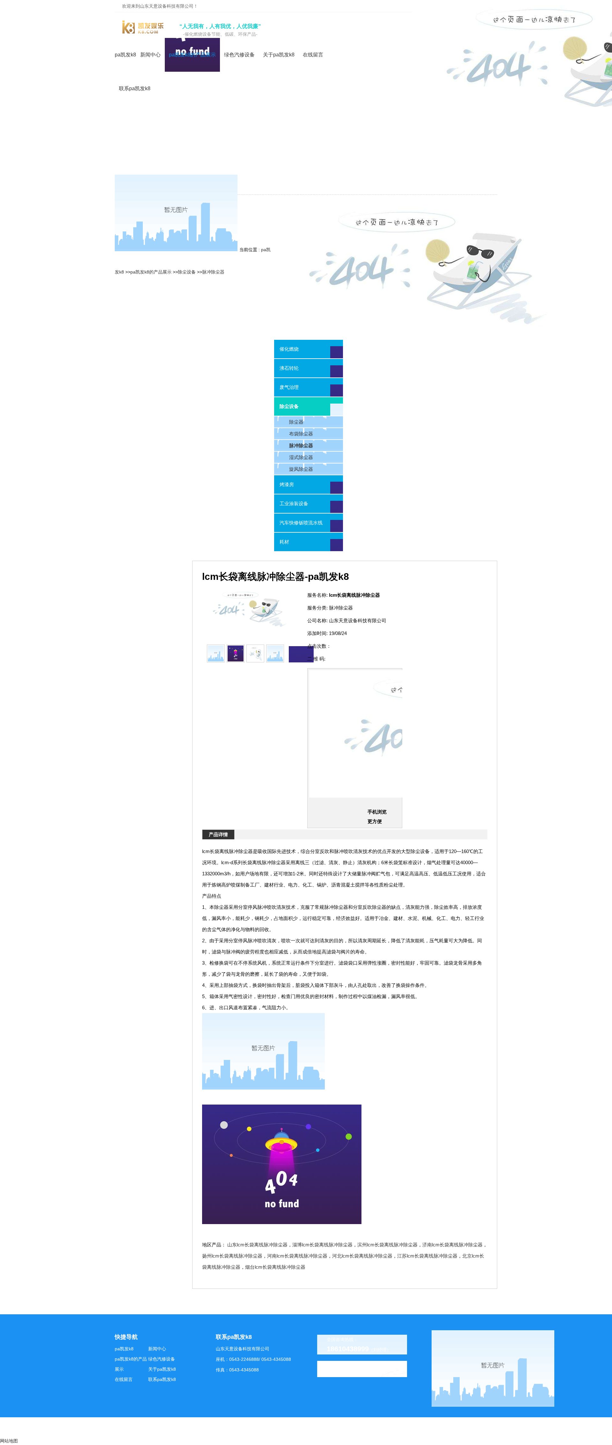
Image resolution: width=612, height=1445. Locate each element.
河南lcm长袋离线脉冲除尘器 (297, 1256)
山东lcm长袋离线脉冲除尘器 (257, 1244)
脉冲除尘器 (213, 271)
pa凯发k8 (125, 54)
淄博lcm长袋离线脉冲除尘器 (322, 1244)
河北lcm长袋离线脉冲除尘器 (362, 1256)
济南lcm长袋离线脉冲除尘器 (452, 1244)
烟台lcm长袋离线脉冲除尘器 (275, 1267)
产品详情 (218, 834)
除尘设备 (187, 271)
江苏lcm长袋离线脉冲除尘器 (427, 1256)
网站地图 (9, 1440)
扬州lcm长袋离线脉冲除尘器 (232, 1256)
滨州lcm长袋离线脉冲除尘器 (387, 1244)
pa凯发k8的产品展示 (150, 271)
